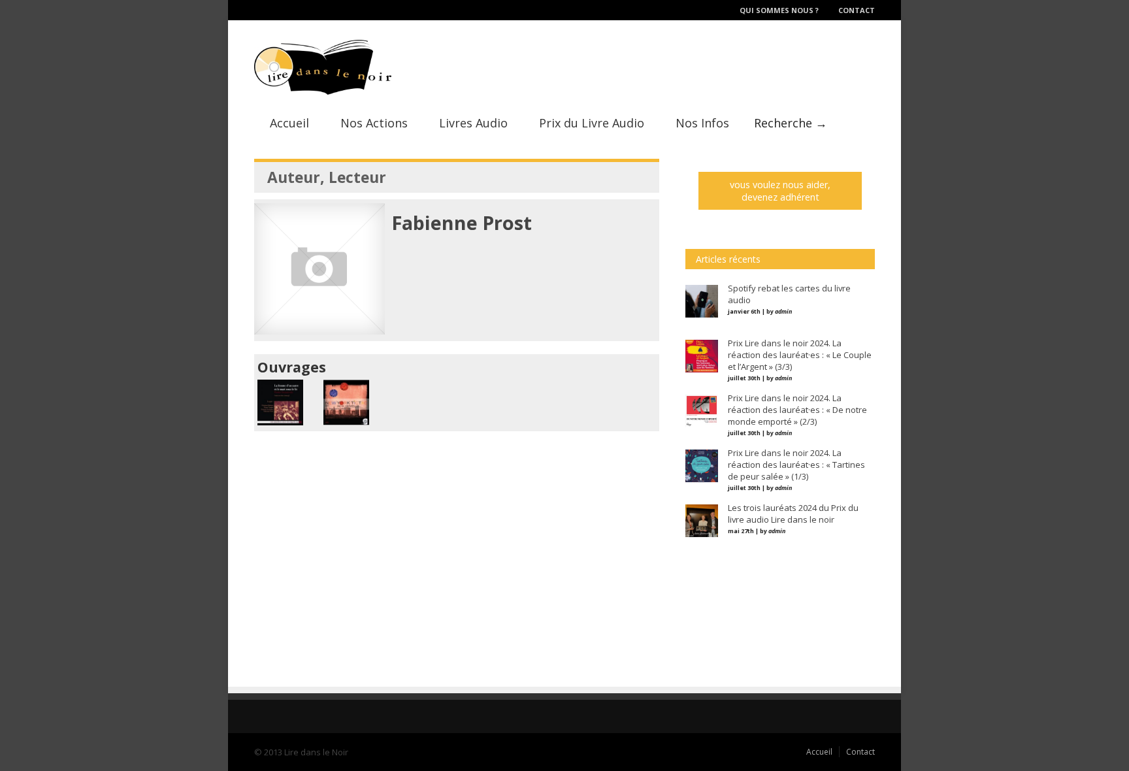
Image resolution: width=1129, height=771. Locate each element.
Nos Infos (702, 123)
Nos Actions (374, 123)
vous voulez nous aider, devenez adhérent (780, 190)
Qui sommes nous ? (779, 10)
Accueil (289, 123)
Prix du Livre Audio (591, 123)
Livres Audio (473, 123)
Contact (856, 10)
